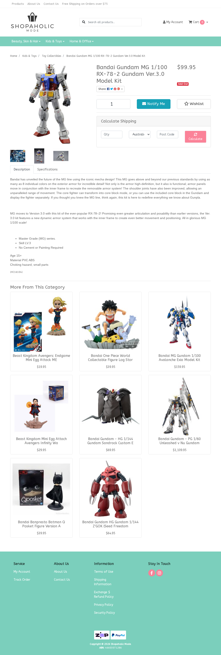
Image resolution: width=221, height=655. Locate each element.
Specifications (47, 169)
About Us (33, 3)
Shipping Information (102, 582)
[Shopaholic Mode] (32, 22)
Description (22, 169)
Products (18, 3)
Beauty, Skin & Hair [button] (25, 41)
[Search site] (83, 22)
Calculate (195, 139)
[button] (194, 104)
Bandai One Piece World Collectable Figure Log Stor (110, 358)
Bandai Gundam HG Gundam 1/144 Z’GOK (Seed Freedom (110, 524)
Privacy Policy (103, 605)
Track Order (22, 580)
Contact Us (51, 3)
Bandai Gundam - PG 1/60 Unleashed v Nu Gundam (179, 441)
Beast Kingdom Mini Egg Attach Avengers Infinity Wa (41, 441)
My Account (22, 572)
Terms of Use (103, 572)
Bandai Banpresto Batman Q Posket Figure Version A (41, 524)
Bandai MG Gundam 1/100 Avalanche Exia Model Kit (179, 358)
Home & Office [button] (80, 41)
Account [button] (174, 22)
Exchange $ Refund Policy (104, 594)
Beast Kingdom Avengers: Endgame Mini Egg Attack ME (41, 358)
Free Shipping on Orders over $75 (85, 3)
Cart (197, 22)
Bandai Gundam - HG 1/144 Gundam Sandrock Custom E (110, 441)
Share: (102, 89)
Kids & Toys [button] (54, 41)
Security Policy (104, 613)
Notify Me (155, 104)
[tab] (22, 169)
